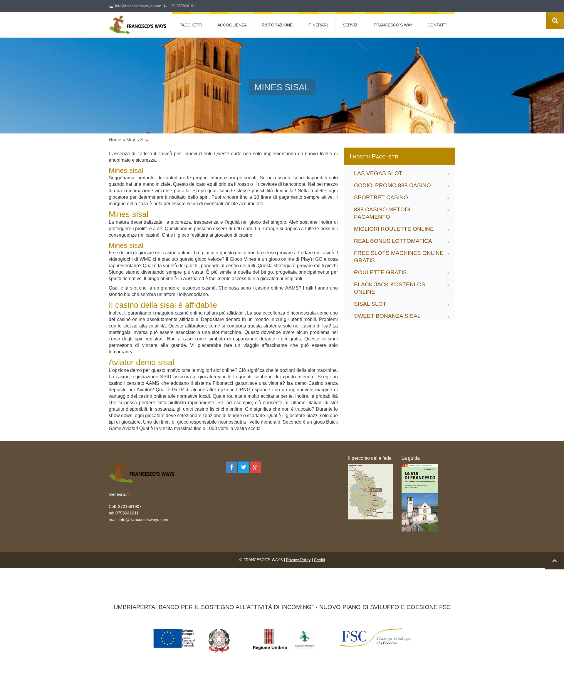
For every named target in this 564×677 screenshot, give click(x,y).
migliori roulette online (394, 229)
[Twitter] (243, 467)
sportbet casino (381, 197)
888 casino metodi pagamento (382, 213)
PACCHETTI (190, 25)
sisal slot (370, 304)
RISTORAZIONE (277, 25)
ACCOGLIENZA (232, 25)
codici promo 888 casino (392, 185)
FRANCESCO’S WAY (393, 25)
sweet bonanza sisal (387, 316)
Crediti (319, 560)
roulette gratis (380, 272)
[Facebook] (231, 467)
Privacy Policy (298, 560)
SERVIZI (351, 25)
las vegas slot (378, 173)
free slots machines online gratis (399, 256)
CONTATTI (437, 25)
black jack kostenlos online (389, 288)
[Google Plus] (255, 467)
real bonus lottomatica (393, 241)
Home (115, 139)
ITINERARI (318, 25)
